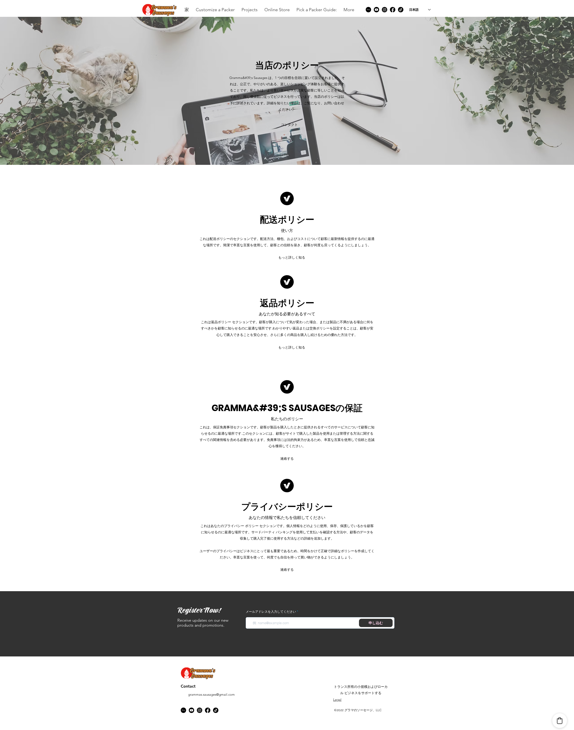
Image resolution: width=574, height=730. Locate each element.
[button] (287, 124)
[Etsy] (368, 9)
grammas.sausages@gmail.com (211, 694)
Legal (337, 699)
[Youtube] (376, 9)
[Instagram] (384, 9)
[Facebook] (392, 9)
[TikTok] (400, 9)
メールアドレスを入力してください (271, 611)
